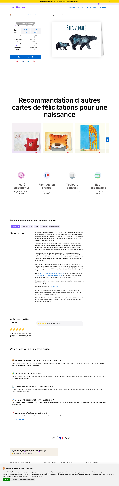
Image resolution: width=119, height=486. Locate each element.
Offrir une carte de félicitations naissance (28, 15)
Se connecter (104, 7)
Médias (53, 462)
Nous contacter (14, 462)
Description (15, 226)
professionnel (105, 4)
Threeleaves (54, 286)
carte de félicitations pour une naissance (51, 273)
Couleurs (44, 226)
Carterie (14, 15)
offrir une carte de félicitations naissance (49, 275)
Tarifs (37, 226)
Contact (81, 7)
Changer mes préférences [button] (26, 479)
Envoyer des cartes (92, 462)
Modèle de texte (54, 226)
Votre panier (91, 7)
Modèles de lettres (66, 462)
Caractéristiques (27, 226)
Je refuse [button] (14, 479)
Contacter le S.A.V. (19, 419)
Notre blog (47, 462)
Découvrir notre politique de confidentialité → (27, 476)
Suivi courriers (25, 462)
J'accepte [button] (6, 479)
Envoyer (72, 7)
